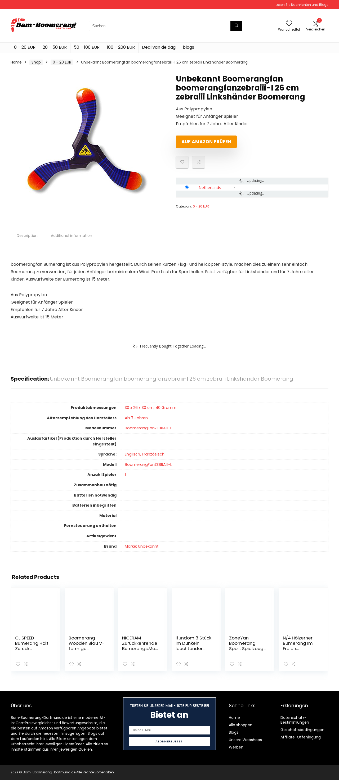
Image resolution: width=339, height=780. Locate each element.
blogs (188, 47)
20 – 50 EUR (55, 47)
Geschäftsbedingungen (302, 729)
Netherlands (210, 187)
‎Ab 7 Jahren (136, 418)
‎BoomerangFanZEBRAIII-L (148, 428)
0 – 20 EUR (24, 47)
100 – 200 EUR (121, 47)
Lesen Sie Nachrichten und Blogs (302, 4)
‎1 (125, 474)
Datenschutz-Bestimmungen (294, 720)
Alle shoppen (240, 725)
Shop (36, 62)
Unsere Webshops (245, 739)
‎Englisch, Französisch (144, 454)
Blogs (233, 732)
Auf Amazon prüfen (206, 141)
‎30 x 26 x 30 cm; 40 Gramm (150, 407)
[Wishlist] (289, 23)
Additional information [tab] (71, 235)
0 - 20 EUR (62, 62)
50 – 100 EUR (87, 47)
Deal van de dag (159, 47)
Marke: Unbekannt (142, 546)
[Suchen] (236, 26)
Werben (236, 747)
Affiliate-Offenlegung (300, 737)
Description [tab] (27, 235)
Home (16, 62)
